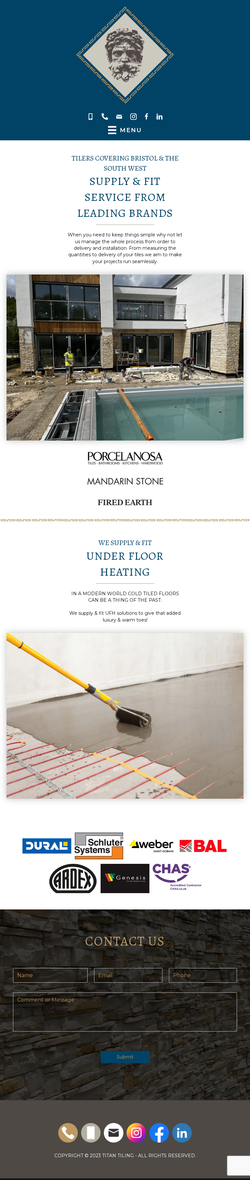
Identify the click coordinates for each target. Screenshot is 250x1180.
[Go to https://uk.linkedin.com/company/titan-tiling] (182, 1133)
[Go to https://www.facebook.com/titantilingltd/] (159, 1133)
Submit (125, 1057)
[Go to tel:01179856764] (68, 1133)
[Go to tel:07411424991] (91, 1133)
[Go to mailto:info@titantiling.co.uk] (113, 1133)
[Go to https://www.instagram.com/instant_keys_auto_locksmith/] (136, 1133)
